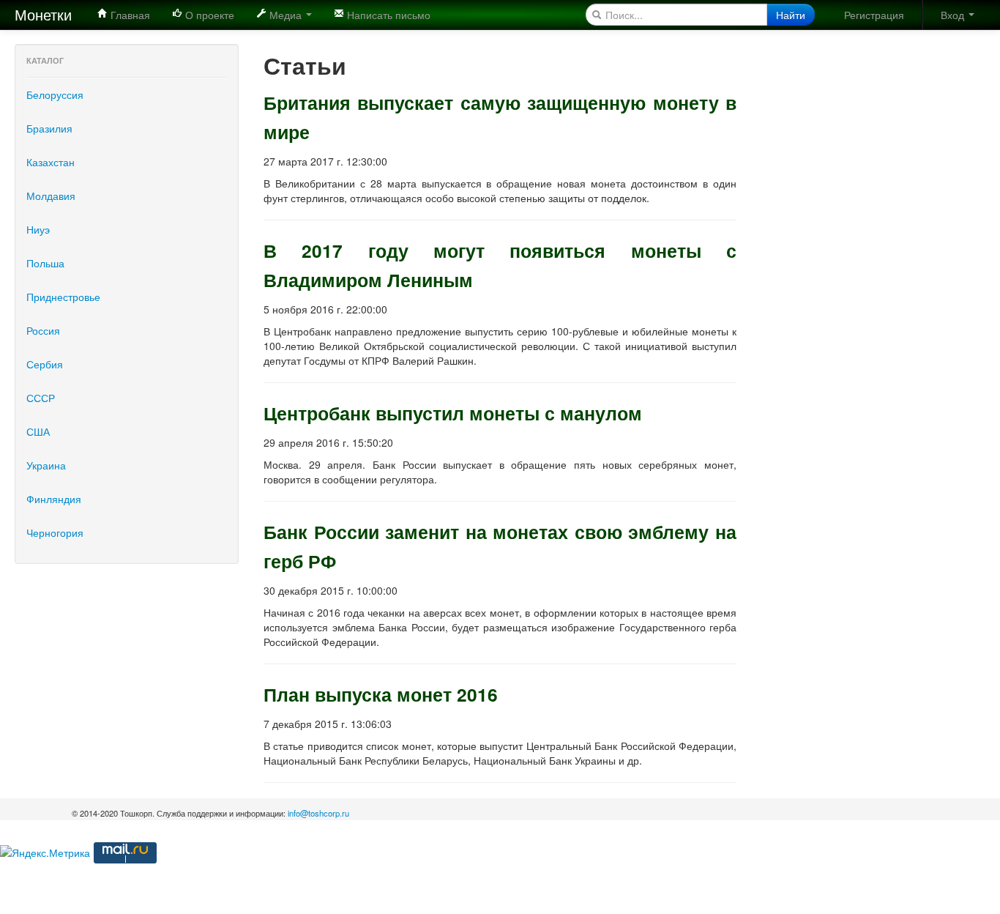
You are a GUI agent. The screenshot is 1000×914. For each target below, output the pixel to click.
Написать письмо (387, 14)
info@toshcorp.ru (318, 813)
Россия (43, 330)
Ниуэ (38, 229)
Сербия (44, 364)
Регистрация (874, 14)
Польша (45, 263)
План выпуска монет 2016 (381, 694)
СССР (40, 397)
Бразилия (49, 128)
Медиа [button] (285, 14)
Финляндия (53, 498)
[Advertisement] (863, 263)
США (38, 431)
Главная (129, 14)
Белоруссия (54, 94)
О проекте (208, 14)
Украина (46, 465)
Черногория (54, 532)
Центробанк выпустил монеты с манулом (453, 413)
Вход (954, 14)
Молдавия (50, 195)
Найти (790, 14)
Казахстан (50, 162)
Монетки (43, 14)
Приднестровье (63, 296)
